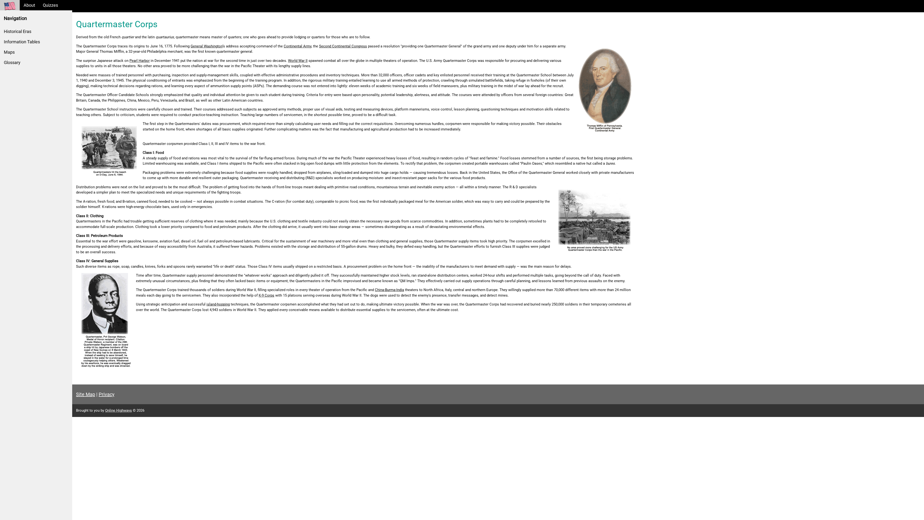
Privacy (106, 394)
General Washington (207, 46)
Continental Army (297, 46)
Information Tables (22, 41)
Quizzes (50, 5)
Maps (9, 52)
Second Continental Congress (343, 46)
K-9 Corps (266, 295)
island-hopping (218, 304)
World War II (298, 60)
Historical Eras (17, 31)
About (29, 5)
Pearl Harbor (139, 60)
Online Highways (118, 410)
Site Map (85, 394)
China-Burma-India (389, 290)
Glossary (12, 62)
